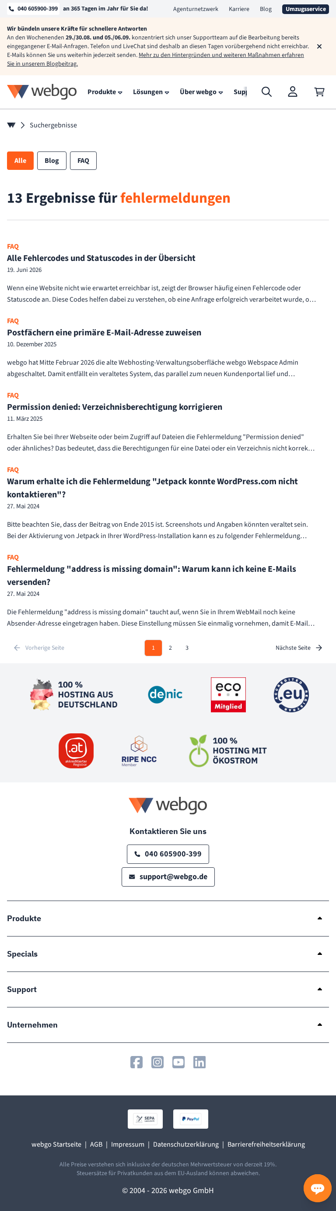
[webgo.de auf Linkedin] (199, 1062)
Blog (266, 9)
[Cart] (319, 92)
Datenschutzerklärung (186, 1144)
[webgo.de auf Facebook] (136, 1062)
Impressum (127, 1144)
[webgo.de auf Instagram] (157, 1062)
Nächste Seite (293, 648)
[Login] (293, 92)
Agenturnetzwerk (195, 9)
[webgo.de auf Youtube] (178, 1062)
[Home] (11, 125)
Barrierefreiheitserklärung (266, 1144)
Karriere (239, 9)
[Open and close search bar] (266, 92)
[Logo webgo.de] (42, 92)
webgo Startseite (56, 1144)
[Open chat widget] (318, 1188)
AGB (96, 1144)
